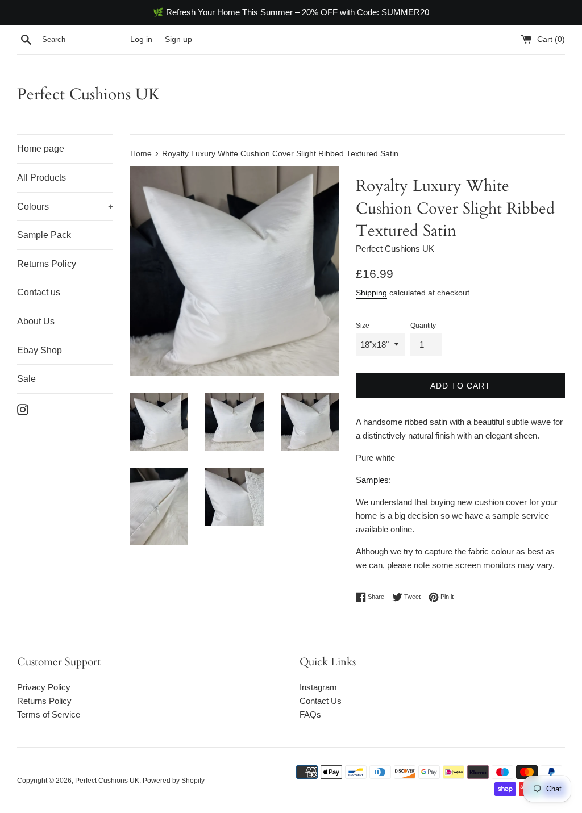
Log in (141, 39)
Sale (26, 378)
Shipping (371, 292)
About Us (36, 321)
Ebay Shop (39, 350)
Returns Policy (46, 264)
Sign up (178, 39)
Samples (372, 480)
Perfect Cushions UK (88, 94)
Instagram (318, 687)
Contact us (38, 292)
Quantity (423, 326)
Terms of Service (48, 714)
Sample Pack (44, 235)
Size (362, 326)
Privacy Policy (43, 687)
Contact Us (321, 701)
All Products (41, 177)
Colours (65, 206)
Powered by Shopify (174, 781)
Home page (40, 148)
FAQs (310, 714)
